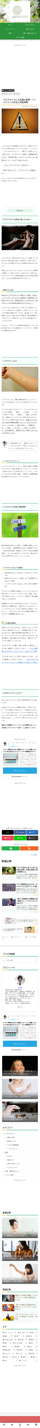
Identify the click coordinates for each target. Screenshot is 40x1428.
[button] (32, 838)
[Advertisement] (20, 67)
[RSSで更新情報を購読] (29, 848)
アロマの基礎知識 (9, 90)
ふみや (20, 987)
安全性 (17, 94)
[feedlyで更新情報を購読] (11, 848)
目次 (18, 210)
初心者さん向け (8, 94)
